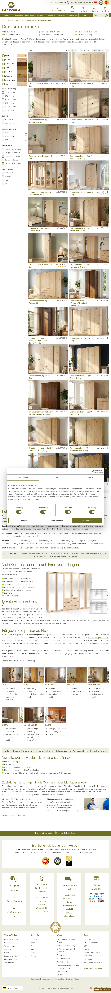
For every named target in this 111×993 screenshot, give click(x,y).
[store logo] (11, 7)
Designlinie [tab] (6, 146)
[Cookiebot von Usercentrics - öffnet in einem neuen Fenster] (93, 471)
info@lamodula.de (14, 914)
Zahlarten (60, 955)
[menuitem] (7, 15)
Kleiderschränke (31, 20)
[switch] (43, 512)
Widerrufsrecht (89, 939)
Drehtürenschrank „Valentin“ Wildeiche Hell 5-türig (41, 449)
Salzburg (34, 949)
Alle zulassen (87, 520)
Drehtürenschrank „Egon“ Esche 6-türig (39, 302)
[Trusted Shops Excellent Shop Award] (69, 861)
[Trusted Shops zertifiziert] (101, 2)
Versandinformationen (65, 958)
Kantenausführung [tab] (9, 129)
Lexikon (60, 975)
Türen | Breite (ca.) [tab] (9, 89)
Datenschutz (88, 949)
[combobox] (101, 15)
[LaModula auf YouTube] (90, 988)
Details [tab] (55, 477)
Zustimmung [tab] (23, 477)
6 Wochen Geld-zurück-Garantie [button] (41, 888)
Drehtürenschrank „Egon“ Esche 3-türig (39, 229)
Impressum (88, 959)
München (34, 939)
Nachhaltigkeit (62, 962)
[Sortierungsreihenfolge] (107, 50)
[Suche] (106, 15)
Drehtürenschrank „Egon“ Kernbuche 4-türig (81, 229)
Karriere (7, 953)
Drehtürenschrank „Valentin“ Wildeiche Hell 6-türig (82, 449)
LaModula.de (7, 20)
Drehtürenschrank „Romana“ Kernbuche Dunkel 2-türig (79, 303)
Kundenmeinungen (11, 939)
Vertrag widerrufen (91, 943)
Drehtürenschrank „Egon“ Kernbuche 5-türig (81, 157)
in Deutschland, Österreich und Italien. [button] (69, 905)
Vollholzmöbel (18, 20)
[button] (58, 2)
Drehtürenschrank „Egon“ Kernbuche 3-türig (81, 265)
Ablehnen (24, 520)
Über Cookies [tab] (88, 477)
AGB (85, 946)
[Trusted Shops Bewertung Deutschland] (57, 861)
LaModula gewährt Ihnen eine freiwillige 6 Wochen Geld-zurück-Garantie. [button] (41, 904)
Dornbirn (34, 956)
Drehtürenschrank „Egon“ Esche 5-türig (81, 376)
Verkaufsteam (9, 946)
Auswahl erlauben (55, 520)
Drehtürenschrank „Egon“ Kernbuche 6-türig (39, 121)
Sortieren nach (85, 50)
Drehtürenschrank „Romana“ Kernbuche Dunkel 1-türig (38, 340)
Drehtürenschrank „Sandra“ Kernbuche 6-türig (40, 193)
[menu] (45, 15)
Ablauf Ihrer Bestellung (66, 945)
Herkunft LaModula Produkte (68, 965)
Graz (32, 946)
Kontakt (7, 943)
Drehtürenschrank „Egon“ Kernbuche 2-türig (81, 413)
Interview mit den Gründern (15, 956)
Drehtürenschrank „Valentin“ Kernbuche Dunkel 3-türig (41, 413)
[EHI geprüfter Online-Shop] (106, 2)
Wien (33, 943)
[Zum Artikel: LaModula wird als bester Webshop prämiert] (55, 928)
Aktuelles (7, 949)
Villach (33, 953)
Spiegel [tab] (5, 116)
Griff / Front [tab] (6, 169)
